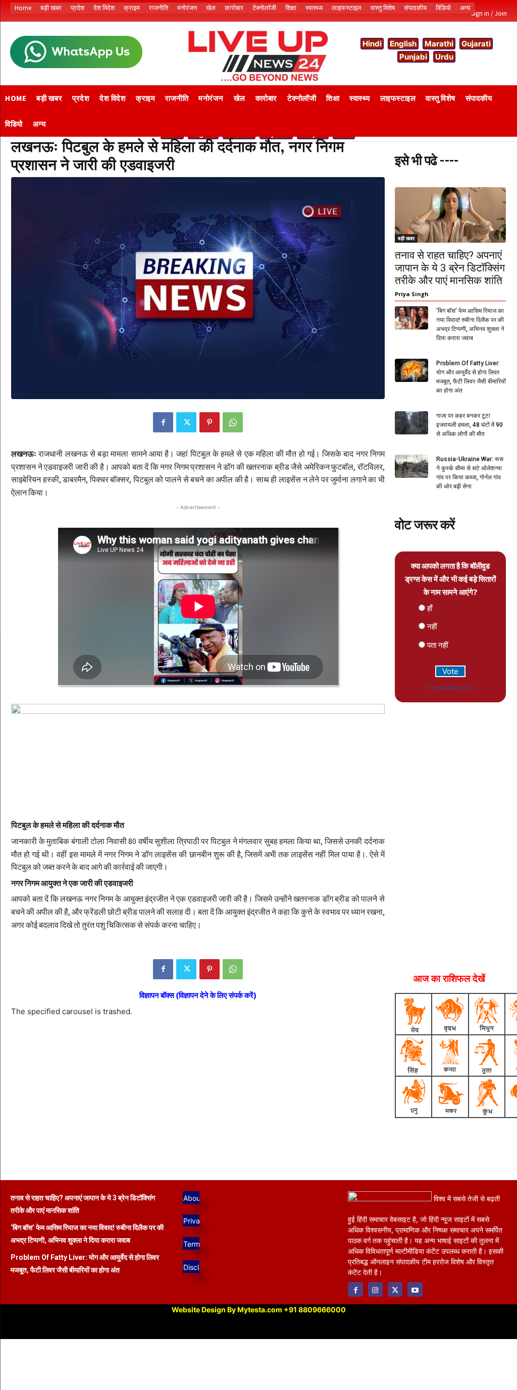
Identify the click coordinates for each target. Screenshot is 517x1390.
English (403, 43)
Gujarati (476, 43)
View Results (450, 687)
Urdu (444, 57)
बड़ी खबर (406, 238)
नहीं (432, 626)
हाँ (429, 608)
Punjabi (413, 57)
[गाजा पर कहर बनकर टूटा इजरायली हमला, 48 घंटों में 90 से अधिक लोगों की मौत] (411, 422)
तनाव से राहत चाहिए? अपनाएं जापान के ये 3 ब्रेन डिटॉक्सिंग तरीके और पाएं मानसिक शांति (450, 268)
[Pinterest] (209, 422)
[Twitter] (186, 422)
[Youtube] (414, 1289)
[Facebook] (163, 422)
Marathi (439, 43)
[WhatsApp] (233, 422)
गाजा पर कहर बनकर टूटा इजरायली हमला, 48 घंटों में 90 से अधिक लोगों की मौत (469, 424)
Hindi (372, 43)
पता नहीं (437, 645)
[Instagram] (375, 1289)
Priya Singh (412, 294)
